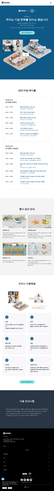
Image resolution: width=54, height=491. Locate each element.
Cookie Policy (11, 484)
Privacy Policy (6, 485)
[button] (51, 3)
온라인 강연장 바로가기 (27, 33)
